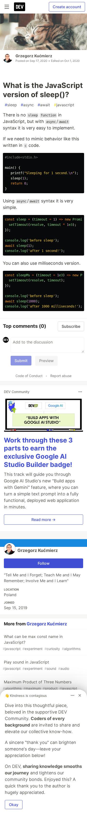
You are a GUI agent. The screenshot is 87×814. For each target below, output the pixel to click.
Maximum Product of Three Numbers (40, 684)
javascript (64, 104)
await (44, 104)
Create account (67, 6)
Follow (44, 563)
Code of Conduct (29, 376)
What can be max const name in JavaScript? (41, 642)
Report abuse (61, 376)
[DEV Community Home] (20, 7)
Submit (21, 360)
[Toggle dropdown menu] (80, 392)
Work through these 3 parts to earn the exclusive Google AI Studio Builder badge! (38, 452)
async (27, 104)
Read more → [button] (43, 519)
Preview (46, 360)
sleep (11, 104)
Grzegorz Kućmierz (33, 55)
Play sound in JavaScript (36, 665)
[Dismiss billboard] (79, 695)
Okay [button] (13, 804)
